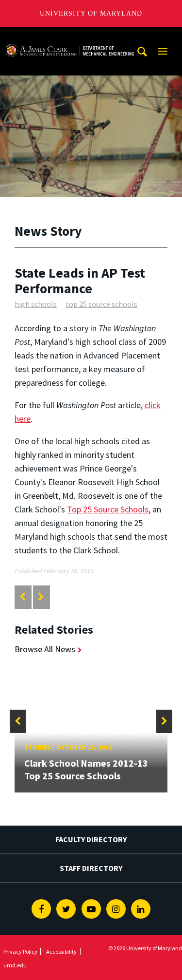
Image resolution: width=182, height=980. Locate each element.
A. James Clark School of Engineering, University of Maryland (69, 36)
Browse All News (45, 649)
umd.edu (15, 965)
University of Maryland (91, 13)
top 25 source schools (101, 304)
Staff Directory (91, 868)
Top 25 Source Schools (108, 509)
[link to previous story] (22, 597)
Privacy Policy (20, 951)
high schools (36, 304)
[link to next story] (41, 597)
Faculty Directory (91, 839)
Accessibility (61, 951)
